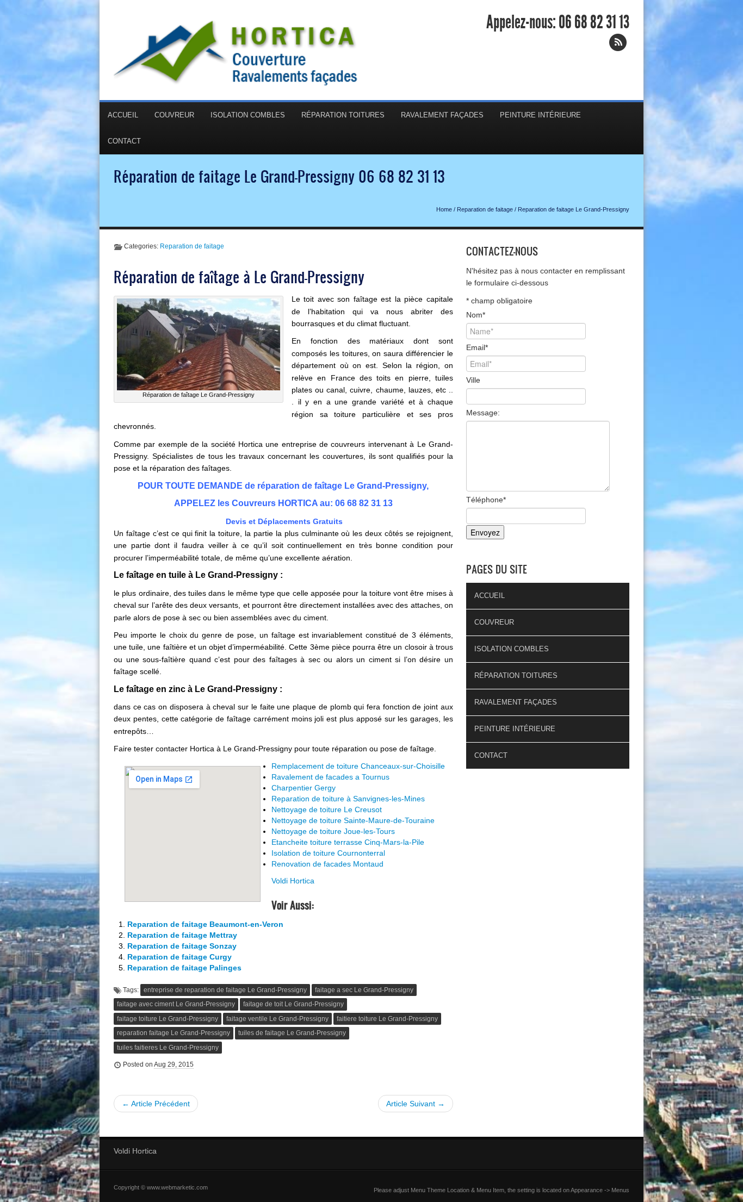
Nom (475, 314)
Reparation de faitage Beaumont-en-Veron (205, 924)
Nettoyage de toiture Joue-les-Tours (333, 831)
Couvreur (174, 115)
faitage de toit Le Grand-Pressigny (293, 1004)
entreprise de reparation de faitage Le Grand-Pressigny (225, 990)
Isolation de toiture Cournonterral (328, 853)
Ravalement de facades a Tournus (330, 777)
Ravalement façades (442, 115)
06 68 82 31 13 (594, 22)
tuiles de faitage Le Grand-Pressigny (292, 1033)
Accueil (123, 115)
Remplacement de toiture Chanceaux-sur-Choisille (358, 766)
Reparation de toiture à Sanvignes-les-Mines (348, 798)
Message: (483, 412)
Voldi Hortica (292, 880)
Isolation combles (247, 115)
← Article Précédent (156, 1103)
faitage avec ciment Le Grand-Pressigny (176, 1004)
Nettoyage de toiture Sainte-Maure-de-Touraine (353, 820)
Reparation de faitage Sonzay (182, 946)
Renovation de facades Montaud (327, 864)
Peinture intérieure (540, 115)
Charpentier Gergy (303, 787)
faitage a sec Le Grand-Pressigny (364, 990)
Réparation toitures (343, 115)
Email (477, 347)
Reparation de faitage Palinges (184, 967)
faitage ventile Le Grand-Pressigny (277, 1019)
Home (444, 209)
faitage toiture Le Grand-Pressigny (167, 1019)
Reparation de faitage (485, 209)
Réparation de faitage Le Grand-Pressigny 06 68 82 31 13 (279, 176)
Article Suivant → (415, 1103)
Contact (124, 141)
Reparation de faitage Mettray (182, 935)
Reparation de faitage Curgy (179, 956)
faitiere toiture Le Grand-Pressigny (387, 1019)
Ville (473, 380)
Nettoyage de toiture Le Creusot (326, 809)
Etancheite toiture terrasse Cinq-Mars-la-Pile (347, 842)
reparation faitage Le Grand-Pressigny (173, 1033)
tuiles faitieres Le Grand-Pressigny (168, 1047)
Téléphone (486, 499)
